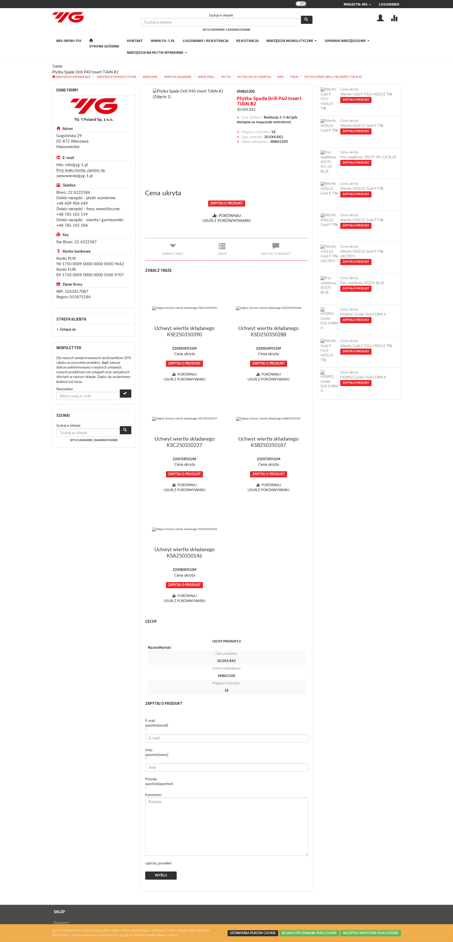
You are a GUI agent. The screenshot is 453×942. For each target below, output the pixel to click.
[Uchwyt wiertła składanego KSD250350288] (268, 308)
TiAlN (294, 76)
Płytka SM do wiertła (254, 76)
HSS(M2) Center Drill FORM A (363, 314)
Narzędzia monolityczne (116, 76)
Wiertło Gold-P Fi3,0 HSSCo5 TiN (366, 346)
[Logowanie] (380, 17)
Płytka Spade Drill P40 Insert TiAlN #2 (333, 76)
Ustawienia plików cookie (253, 933)
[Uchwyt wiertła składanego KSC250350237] (185, 419)
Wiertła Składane (177, 76)
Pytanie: (159, 782)
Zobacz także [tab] (172, 253)
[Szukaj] (306, 20)
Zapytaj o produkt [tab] (276, 253)
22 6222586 (79, 192)
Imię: (156, 753)
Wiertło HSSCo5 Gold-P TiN (361, 126)
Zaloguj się (68, 329)
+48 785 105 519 (72, 214)
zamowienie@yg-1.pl (74, 176)
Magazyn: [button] (356, 4)
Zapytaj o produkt (227, 203)
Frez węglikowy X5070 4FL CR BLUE (368, 157)
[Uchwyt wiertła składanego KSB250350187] (268, 419)
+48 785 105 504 (72, 226)
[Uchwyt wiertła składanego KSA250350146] (185, 529)
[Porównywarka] (394, 17)
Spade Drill (206, 76)
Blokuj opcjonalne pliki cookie (309, 933)
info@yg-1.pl (76, 165)
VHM (280, 76)
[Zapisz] (125, 393)
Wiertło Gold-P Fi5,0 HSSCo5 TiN (366, 94)
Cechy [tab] (222, 253)
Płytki (226, 76)
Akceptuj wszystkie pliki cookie (370, 933)
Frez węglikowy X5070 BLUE (362, 283)
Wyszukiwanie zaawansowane (226, 29)
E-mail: (156, 723)
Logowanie (389, 4)
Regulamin (61, 923)
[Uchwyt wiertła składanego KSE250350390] (185, 308)
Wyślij (161, 875)
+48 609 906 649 (72, 203)
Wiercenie (150, 76)
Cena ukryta (163, 193)
